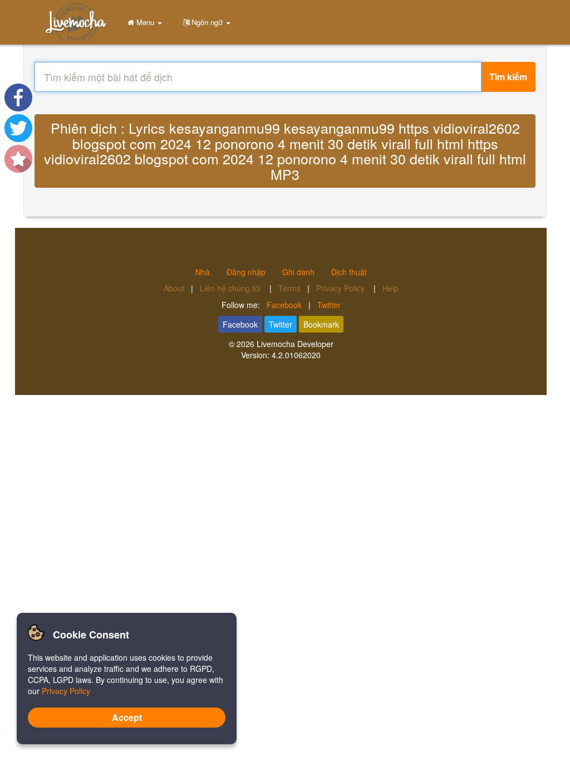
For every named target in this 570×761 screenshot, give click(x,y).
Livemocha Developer (295, 343)
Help (390, 288)
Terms (289, 288)
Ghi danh (298, 271)
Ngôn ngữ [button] (207, 22)
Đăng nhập (246, 271)
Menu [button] (145, 22)
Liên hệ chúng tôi (231, 288)
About (174, 288)
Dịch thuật (349, 271)
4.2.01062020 (296, 354)
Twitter (329, 304)
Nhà (202, 271)
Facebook (284, 304)
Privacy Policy (341, 288)
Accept (127, 717)
